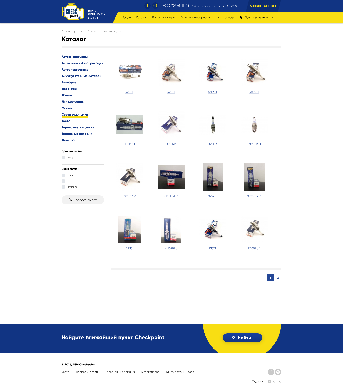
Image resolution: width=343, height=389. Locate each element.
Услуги (126, 17)
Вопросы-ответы (163, 17)
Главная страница (72, 31)
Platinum (72, 186)
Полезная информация (195, 17)
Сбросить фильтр (85, 200)
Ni (68, 181)
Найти (244, 337)
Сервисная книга (263, 5)
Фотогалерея (226, 17)
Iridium (70, 175)
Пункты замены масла (259, 17)
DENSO (71, 157)
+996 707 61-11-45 (176, 5)
